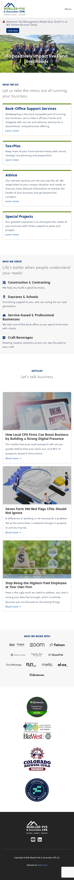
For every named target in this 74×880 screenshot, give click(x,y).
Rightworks (42, 865)
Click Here (13, 30)
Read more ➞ (37, 458)
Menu (68, 9)
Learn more (24, 130)
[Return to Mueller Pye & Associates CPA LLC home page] (37, 827)
